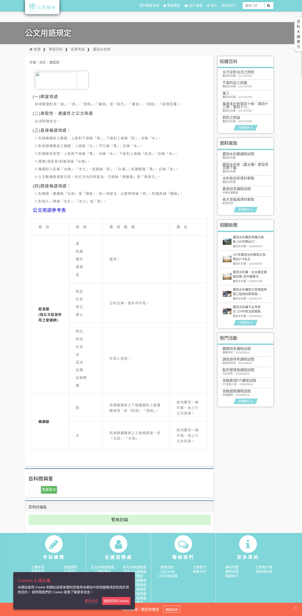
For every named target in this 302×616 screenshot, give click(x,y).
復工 (225, 93)
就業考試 (78, 49)
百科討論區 (38, 507)
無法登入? (229, 5)
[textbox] (253, 5)
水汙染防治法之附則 (238, 72)
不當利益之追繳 (234, 83)
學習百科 (56, 49)
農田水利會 (102, 49)
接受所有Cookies (116, 601)
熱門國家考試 (149, 5)
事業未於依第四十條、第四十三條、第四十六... (245, 105)
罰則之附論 (231, 117)
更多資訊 (91, 601)
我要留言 (49, 489)
